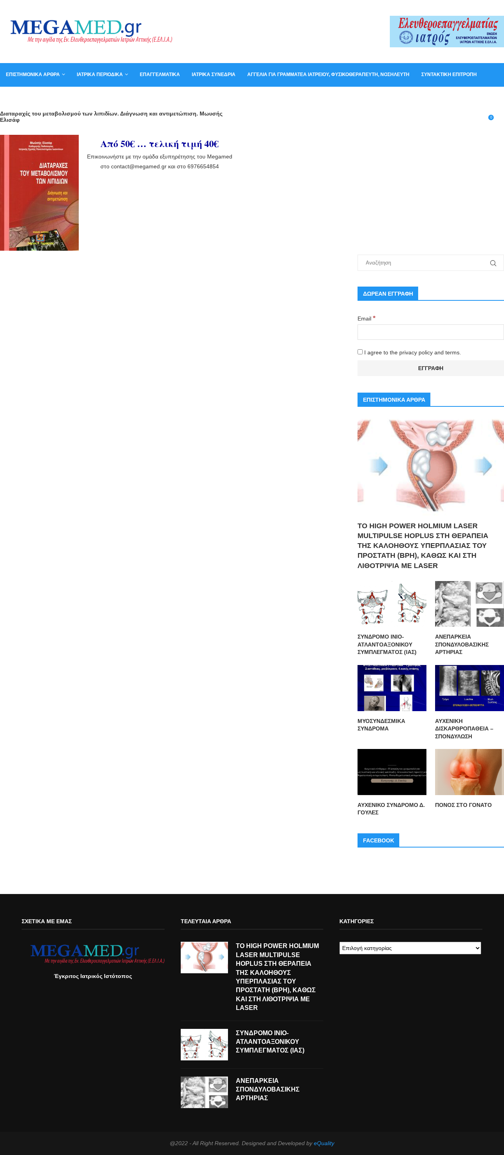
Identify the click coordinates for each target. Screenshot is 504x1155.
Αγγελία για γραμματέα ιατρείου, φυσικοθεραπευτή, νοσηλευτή (328, 74)
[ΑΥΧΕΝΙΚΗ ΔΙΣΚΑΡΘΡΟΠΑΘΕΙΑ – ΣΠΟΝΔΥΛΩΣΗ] (469, 688)
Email (367, 318)
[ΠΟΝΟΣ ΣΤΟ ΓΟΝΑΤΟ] (469, 772)
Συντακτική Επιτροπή (449, 74)
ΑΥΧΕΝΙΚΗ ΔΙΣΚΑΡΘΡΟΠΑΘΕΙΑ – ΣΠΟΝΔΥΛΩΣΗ (464, 729)
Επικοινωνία (21, 98)
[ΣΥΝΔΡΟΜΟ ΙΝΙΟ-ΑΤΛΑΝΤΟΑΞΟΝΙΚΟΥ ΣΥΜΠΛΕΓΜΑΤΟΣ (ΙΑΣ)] (392, 604)
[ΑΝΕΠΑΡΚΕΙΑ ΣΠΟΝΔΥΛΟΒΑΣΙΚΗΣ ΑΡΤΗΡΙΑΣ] (469, 604)
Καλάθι (58, 98)
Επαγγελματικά (160, 74)
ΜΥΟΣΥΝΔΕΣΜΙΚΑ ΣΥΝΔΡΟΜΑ (381, 725)
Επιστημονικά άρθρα (33, 74)
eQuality (324, 1143)
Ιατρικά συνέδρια (213, 74)
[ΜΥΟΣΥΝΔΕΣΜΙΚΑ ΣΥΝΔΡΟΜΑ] (392, 688)
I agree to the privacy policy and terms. (412, 352)
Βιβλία (88, 98)
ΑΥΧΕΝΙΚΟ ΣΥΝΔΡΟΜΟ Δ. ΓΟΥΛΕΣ (391, 809)
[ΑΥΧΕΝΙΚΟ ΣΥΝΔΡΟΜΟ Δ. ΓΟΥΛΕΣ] (392, 772)
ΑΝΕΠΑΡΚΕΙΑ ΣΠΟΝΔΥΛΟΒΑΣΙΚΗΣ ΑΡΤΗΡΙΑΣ (462, 644)
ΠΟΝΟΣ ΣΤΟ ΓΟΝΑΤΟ (463, 805)
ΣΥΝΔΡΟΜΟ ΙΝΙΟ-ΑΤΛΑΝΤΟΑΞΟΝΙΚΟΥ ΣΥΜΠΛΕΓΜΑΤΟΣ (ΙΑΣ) (387, 644)
